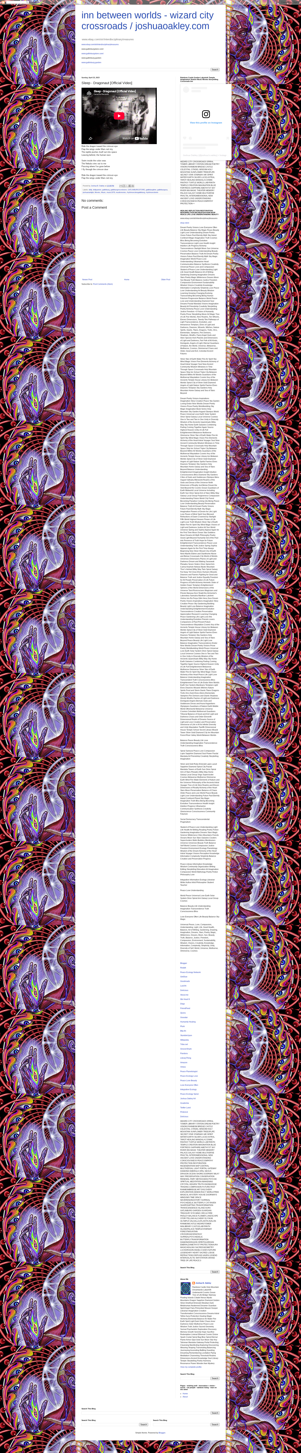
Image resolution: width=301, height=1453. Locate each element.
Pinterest (184, 1112)
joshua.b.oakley (209, 155)
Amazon (183, 1062)
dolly (90, 190)
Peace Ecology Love (189, 1076)
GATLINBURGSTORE (136, 190)
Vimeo (183, 1067)
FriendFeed (185, 1008)
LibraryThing (185, 1058)
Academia (184, 1103)
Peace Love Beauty (188, 1080)
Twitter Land (185, 1108)
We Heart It (185, 999)
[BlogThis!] (123, 185)
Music (103, 192)
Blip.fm (183, 1031)
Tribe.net (184, 1044)
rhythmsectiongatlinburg (136, 192)
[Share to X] (126, 185)
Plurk (182, 1026)
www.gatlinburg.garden (91, 62)
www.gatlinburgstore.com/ (92, 53)
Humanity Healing (188, 1022)
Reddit (183, 968)
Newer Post (87, 279)
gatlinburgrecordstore (119, 190)
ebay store (184, 223)
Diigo (182, 1004)
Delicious (184, 990)
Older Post (165, 279)
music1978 (111, 192)
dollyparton (97, 190)
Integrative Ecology (188, 1089)
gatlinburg (106, 190)
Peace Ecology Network (190, 972)
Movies (97, 192)
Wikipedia (184, 1040)
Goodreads (185, 981)
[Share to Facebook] (129, 185)
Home (126, 279)
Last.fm (183, 986)
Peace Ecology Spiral (189, 1094)
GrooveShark (186, 1049)
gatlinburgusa (162, 190)
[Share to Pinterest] (132, 185)
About (185, 1397)
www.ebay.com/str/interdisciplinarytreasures (100, 44)
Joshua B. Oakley (203, 1283)
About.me (184, 995)
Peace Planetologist (188, 1071)
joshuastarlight (88, 192)
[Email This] (120, 185)
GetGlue (183, 977)
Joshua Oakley (190, 155)
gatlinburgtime (151, 190)
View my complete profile (191, 1367)
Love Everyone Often (189, 1085)
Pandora (184, 1053)
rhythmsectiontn (152, 192)
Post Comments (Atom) (103, 284)
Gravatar (184, 1017)
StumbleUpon (186, 1035)
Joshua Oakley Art (188, 1098)
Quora (183, 1013)
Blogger (183, 963)
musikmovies (121, 192)
